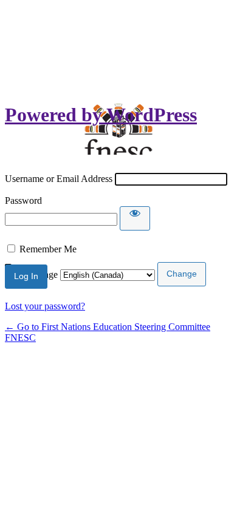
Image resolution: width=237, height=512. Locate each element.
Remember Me (48, 249)
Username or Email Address (58, 178)
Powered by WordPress (101, 115)
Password (23, 200)
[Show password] (135, 218)
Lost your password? (45, 306)
